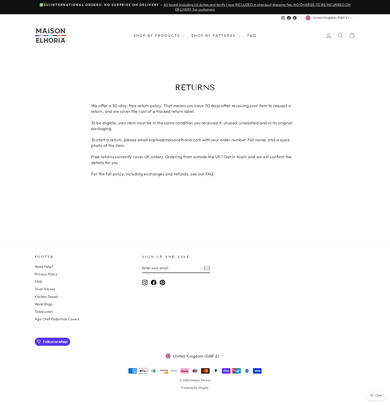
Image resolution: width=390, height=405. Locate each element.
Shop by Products (157, 35)
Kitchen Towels (46, 296)
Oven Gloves (45, 289)
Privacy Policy (46, 274)
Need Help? (44, 266)
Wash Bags (43, 304)
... (36, 326)
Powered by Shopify (194, 387)
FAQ (252, 35)
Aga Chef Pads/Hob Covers (57, 319)
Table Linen (44, 311)
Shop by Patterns (214, 35)
